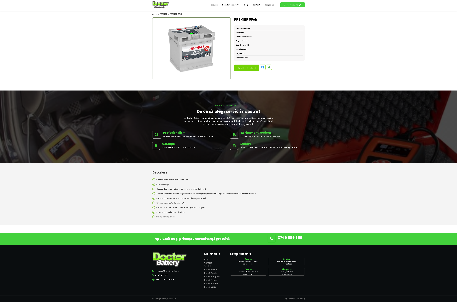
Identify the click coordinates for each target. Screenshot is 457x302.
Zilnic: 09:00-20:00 (165, 279)
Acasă (154, 14)
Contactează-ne (248, 68)
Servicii (214, 5)
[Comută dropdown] (300, 5)
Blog (246, 5)
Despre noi (269, 5)
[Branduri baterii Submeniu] (238, 5)
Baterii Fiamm (210, 280)
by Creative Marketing (295, 299)
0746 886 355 (161, 275)
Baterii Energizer (212, 276)
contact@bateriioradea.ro (167, 271)
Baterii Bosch (210, 273)
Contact (256, 5)
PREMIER (163, 14)
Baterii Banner (210, 269)
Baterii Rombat (211, 283)
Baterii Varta (210, 287)
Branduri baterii (229, 5)
